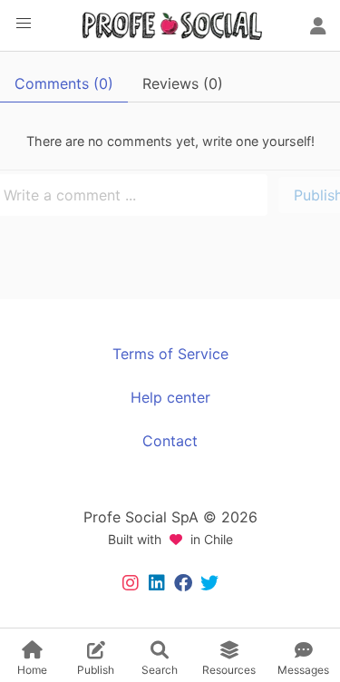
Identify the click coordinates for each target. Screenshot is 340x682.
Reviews (182, 83)
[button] (23, 23)
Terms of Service (170, 354)
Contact (170, 441)
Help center (170, 397)
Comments (64, 83)
